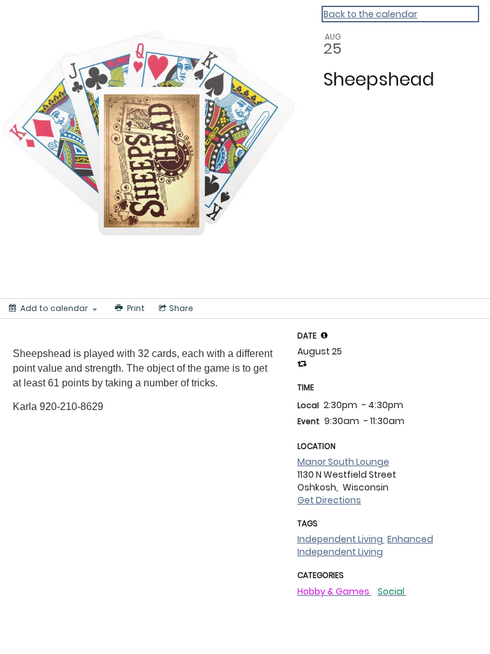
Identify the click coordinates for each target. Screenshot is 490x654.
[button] (324, 335)
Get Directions (329, 500)
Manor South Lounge (343, 461)
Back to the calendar (370, 14)
